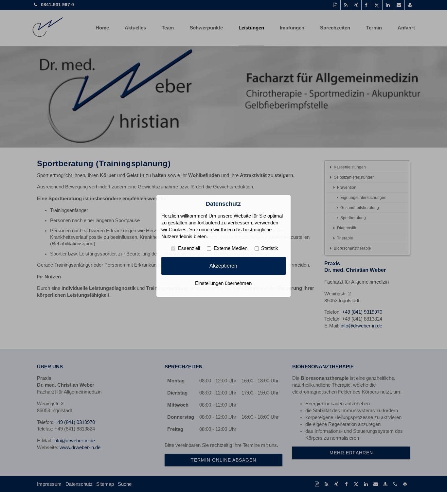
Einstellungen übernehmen (223, 283)
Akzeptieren (223, 266)
